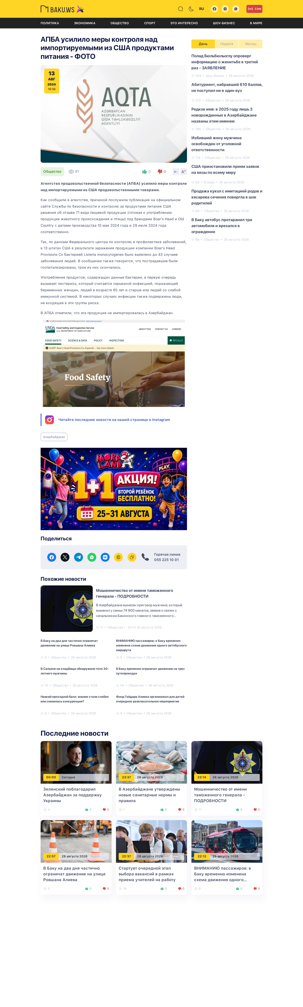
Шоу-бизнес (224, 23)
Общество (119, 23)
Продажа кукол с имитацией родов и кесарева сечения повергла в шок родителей (226, 197)
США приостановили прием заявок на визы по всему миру (225, 169)
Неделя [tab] (226, 44)
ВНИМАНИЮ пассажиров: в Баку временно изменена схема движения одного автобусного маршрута (151, 645)
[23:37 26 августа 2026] (151, 762)
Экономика (84, 23)
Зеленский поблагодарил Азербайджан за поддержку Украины (72, 795)
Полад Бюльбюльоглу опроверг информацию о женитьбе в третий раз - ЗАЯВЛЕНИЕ (224, 62)
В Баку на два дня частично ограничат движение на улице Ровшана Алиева (69, 643)
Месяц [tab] (250, 44)
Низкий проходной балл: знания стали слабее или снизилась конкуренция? (75, 699)
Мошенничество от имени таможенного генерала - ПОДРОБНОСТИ (220, 795)
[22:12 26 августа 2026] (226, 841)
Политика (50, 23)
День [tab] (203, 44)
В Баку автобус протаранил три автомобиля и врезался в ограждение (221, 225)
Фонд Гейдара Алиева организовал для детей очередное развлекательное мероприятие (150, 699)
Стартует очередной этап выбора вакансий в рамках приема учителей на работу (147, 874)
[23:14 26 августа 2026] (226, 762)
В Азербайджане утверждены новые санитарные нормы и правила (149, 795)
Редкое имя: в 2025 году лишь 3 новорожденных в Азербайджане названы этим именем (224, 115)
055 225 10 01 (166, 560)
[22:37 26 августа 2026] (151, 841)
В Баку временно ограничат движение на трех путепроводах (150, 671)
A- (176, 171)
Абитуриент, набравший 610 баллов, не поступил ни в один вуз (226, 87)
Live (258, 8)
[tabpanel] (226, 147)
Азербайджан (54, 437)
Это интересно (184, 23)
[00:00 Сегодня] (76, 762)
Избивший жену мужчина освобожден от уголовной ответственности (216, 143)
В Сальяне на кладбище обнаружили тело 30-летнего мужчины (75, 671)
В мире (256, 23)
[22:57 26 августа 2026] (76, 841)
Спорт (149, 23)
